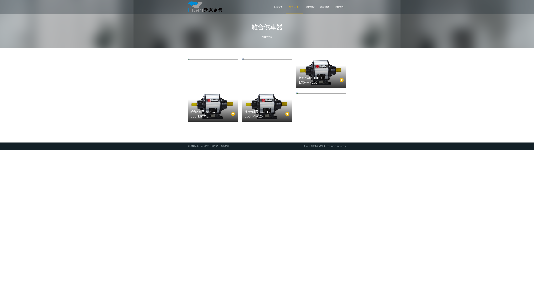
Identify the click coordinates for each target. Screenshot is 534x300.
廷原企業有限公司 (318, 146)
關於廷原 (278, 6)
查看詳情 (303, 72)
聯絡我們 (339, 6)
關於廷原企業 (193, 146)
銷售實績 (310, 6)
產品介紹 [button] (294, 6)
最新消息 (324, 6)
